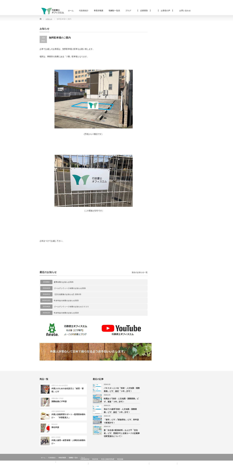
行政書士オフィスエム (171, 471)
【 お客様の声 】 (165, 10)
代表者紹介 (83, 10)
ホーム (71, 10)
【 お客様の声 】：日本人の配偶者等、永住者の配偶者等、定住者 (64, 463)
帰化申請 (54, 424)
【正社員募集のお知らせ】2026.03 (67, 294)
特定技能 (120, 459)
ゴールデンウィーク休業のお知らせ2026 (70, 288)
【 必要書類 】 (144, 10)
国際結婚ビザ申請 (57, 398)
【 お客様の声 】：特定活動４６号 (163, 463)
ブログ (128, 10)
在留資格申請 (84, 459)
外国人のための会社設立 (60, 385)
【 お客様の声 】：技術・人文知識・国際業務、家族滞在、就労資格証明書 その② (119, 463)
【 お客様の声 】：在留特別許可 (53, 465)
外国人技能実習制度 (58, 411)
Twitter (187, 471)
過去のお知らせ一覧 (140, 272)
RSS (184, 471)
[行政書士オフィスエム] (52, 11)
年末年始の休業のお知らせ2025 (66, 301)
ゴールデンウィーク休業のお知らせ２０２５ (71, 307)
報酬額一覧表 (114, 10)
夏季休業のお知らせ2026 (63, 282)
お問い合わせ (185, 10)
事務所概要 (62, 457)
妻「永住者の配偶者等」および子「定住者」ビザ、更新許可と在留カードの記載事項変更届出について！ (122, 433)
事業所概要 (98, 10)
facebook (191, 471)
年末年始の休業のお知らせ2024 (66, 313)
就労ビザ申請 (56, 437)
